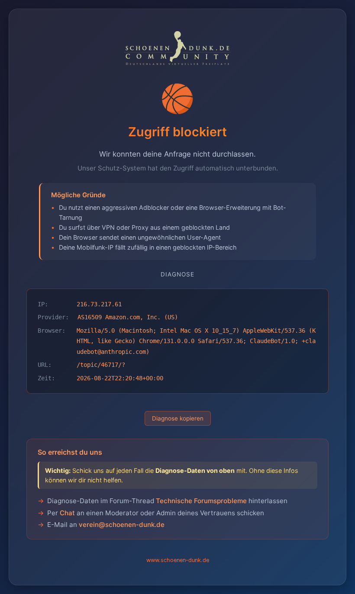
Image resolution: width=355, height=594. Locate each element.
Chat (67, 513)
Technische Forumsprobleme (201, 501)
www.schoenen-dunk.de (177, 560)
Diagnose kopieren (177, 418)
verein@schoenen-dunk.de (122, 524)
